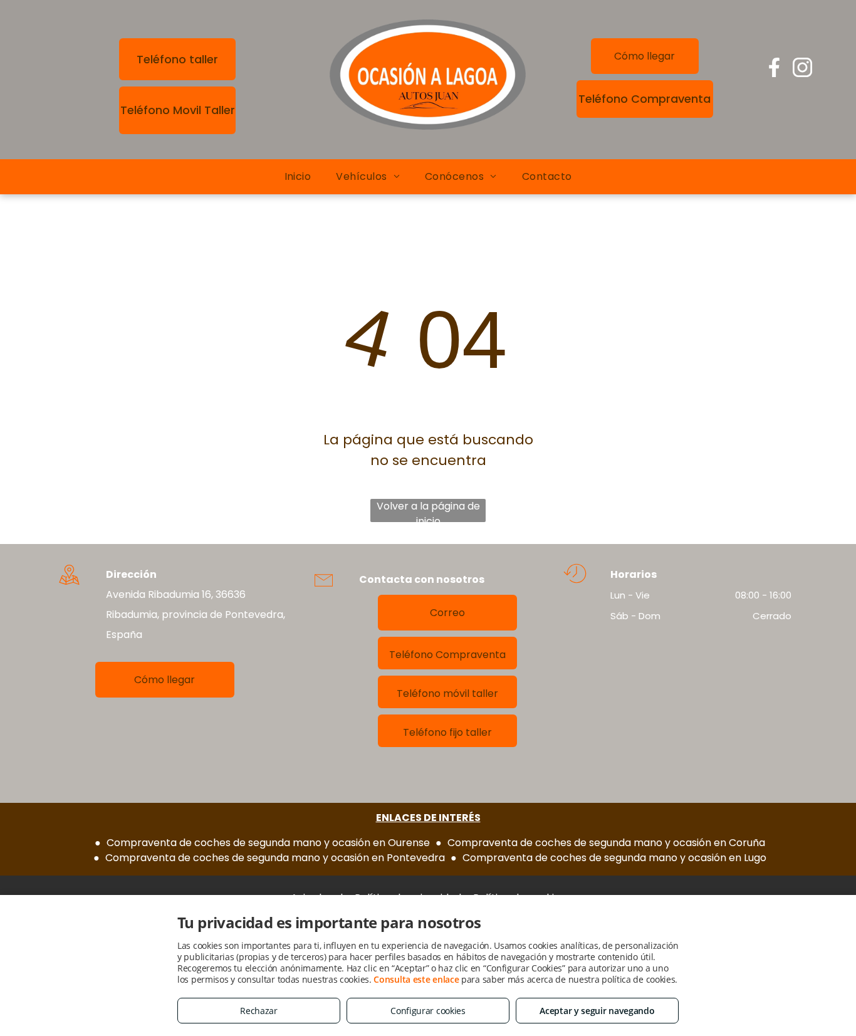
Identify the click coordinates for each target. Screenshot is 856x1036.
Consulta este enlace (416, 979)
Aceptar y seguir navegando (597, 1011)
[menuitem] (298, 176)
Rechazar (259, 1011)
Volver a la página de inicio (428, 510)
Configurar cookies (428, 1011)
